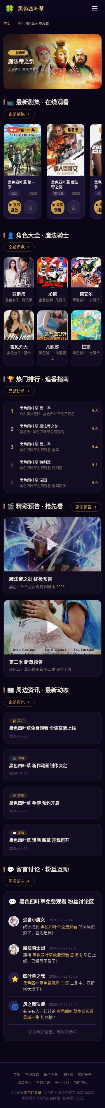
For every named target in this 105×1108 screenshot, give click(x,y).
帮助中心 (81, 1082)
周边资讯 (25, 1082)
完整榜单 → (19, 390)
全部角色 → (19, 247)
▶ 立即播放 (14, 207)
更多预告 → (86, 507)
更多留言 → (19, 881)
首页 (7, 23)
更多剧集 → (19, 113)
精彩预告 (85, 1074)
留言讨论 (43, 1082)
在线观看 (32, 1074)
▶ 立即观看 (57, 207)
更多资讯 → (19, 701)
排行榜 (67, 1074)
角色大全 (51, 1074)
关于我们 (62, 1082)
